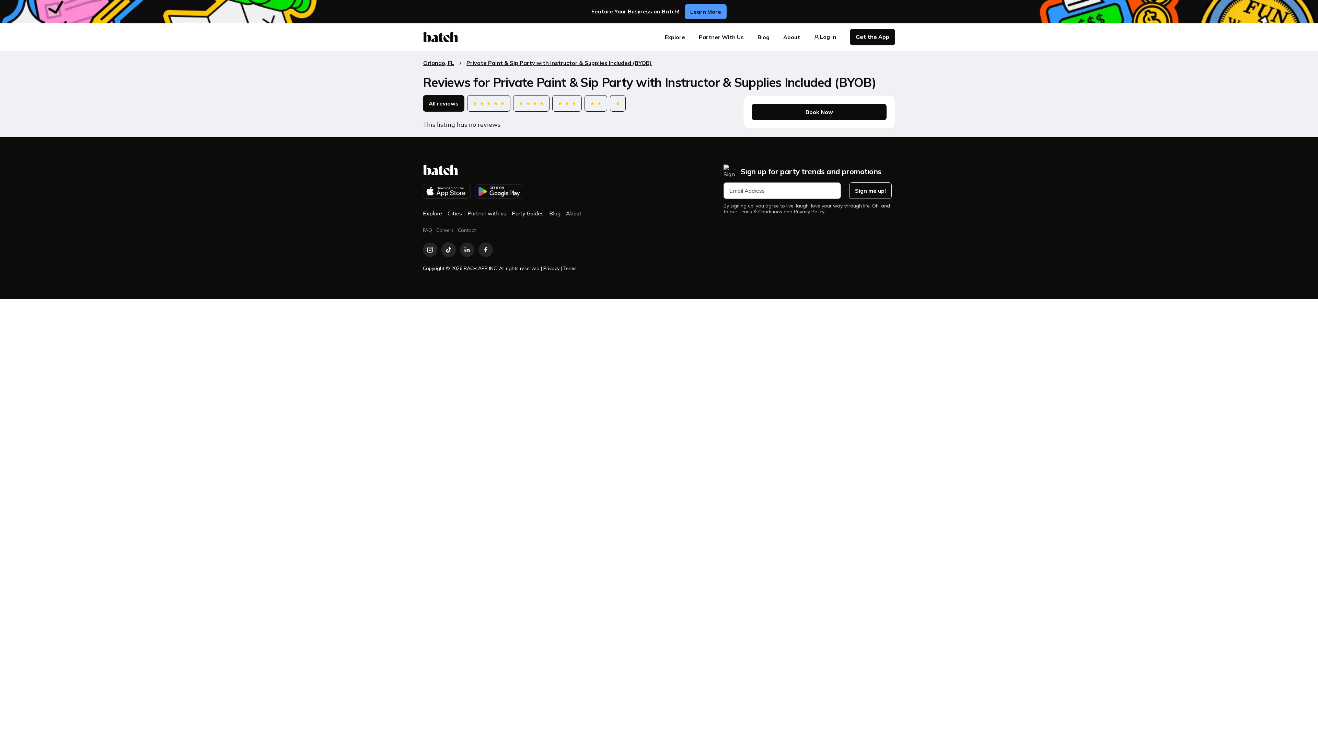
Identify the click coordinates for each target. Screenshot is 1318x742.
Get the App (872, 36)
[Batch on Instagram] (430, 250)
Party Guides (528, 213)
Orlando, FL (438, 62)
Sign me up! (870, 190)
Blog (764, 37)
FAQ (427, 230)
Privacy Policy (809, 212)
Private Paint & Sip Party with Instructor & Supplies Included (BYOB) (559, 62)
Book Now (819, 112)
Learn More (705, 11)
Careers (445, 230)
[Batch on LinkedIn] (467, 250)
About (791, 37)
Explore (675, 37)
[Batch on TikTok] (448, 249)
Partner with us (486, 213)
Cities (455, 213)
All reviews (444, 103)
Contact (467, 230)
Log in (828, 37)
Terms (570, 268)
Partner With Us (721, 37)
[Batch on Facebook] (485, 250)
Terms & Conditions (760, 212)
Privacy (551, 268)
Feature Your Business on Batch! (635, 11)
